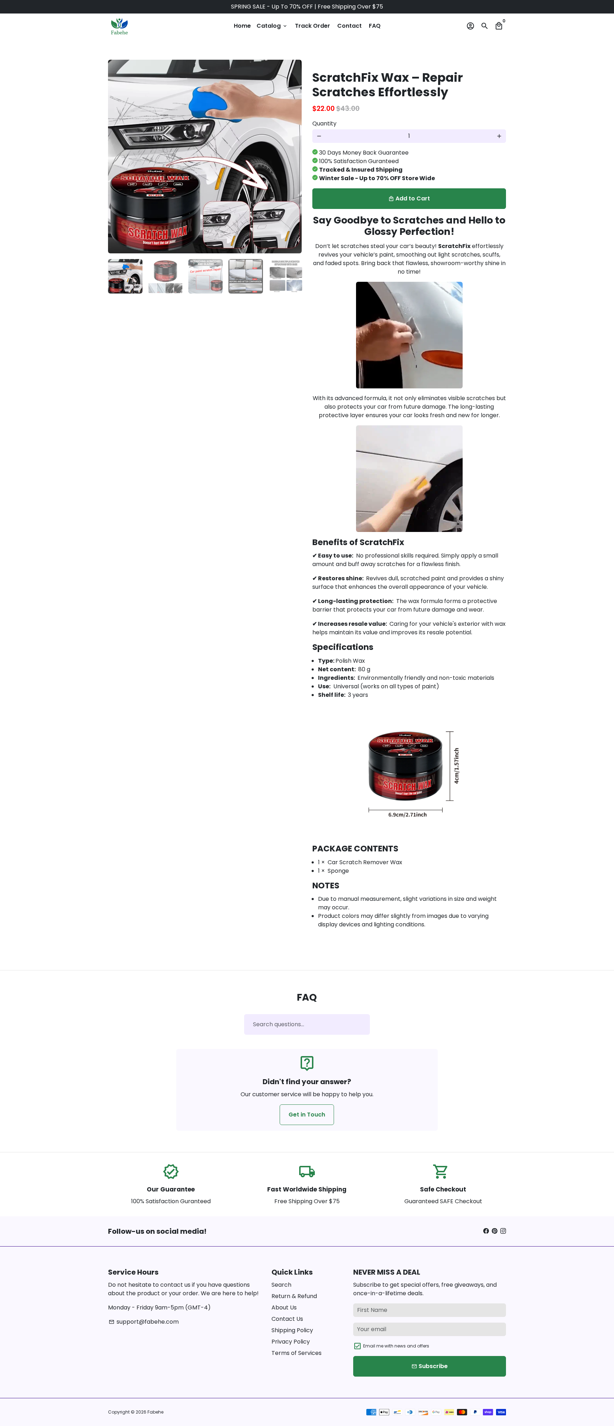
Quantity (324, 123)
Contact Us (287, 1319)
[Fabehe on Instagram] (503, 1231)
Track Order (312, 26)
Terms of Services (296, 1353)
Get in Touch (307, 1114)
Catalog (272, 26)
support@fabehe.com (144, 1322)
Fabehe (155, 1412)
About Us (284, 1307)
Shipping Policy (292, 1330)
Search (281, 1285)
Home (242, 26)
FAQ (375, 26)
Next (292, 156)
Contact (349, 26)
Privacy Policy (290, 1342)
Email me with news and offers (396, 1346)
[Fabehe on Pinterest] (494, 1231)
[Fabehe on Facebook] (486, 1231)
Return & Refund (294, 1296)
